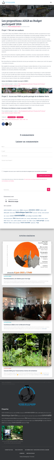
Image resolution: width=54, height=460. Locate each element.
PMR (24, 119)
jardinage (28, 218)
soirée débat (47, 220)
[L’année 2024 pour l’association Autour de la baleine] (27, 349)
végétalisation (33, 222)
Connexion (21, 453)
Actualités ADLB (7, 322)
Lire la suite (44, 328)
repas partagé (40, 220)
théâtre (10, 222)
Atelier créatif (43, 210)
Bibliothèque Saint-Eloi (24, 212)
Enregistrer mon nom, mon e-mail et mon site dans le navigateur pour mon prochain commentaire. (25, 171)
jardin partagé (34, 218)
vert (27, 119)
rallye (30, 220)
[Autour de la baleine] (9, 2)
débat (39, 215)
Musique (8, 220)
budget (6, 119)
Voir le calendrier (7, 205)
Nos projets (19, 117)
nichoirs (12, 220)
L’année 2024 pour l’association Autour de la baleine (20, 371)
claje (4, 215)
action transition (8, 210)
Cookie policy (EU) (9, 449)
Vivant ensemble (25, 222)
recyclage (34, 220)
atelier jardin (6, 212)
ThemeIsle (32, 456)
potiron (15, 220)
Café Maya (39, 212)
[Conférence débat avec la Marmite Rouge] (27, 303)
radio (28, 220)
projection (19, 220)
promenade (24, 220)
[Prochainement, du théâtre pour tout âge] (27, 257)
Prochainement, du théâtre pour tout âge (17, 278)
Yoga (37, 222)
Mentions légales (31, 453)
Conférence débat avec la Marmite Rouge (17, 325)
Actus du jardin (11, 117)
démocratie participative (13, 119)
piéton (21, 119)
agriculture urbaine (16, 210)
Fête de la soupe (13, 201)
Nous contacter (19, 449)
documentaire (35, 215)
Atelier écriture (12, 212)
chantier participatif (45, 212)
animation (32, 210)
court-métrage (28, 215)
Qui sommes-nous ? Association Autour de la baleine (37, 449)
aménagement (25, 210)
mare (5, 220)
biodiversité (35, 212)
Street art (6, 222)
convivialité (19, 215)
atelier (38, 210)
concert (12, 215)
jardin (25, 218)
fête (14, 218)
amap (21, 210)
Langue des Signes (40, 218)
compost (7, 215)
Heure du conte (20, 218)
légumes (46, 218)
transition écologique (16, 222)
